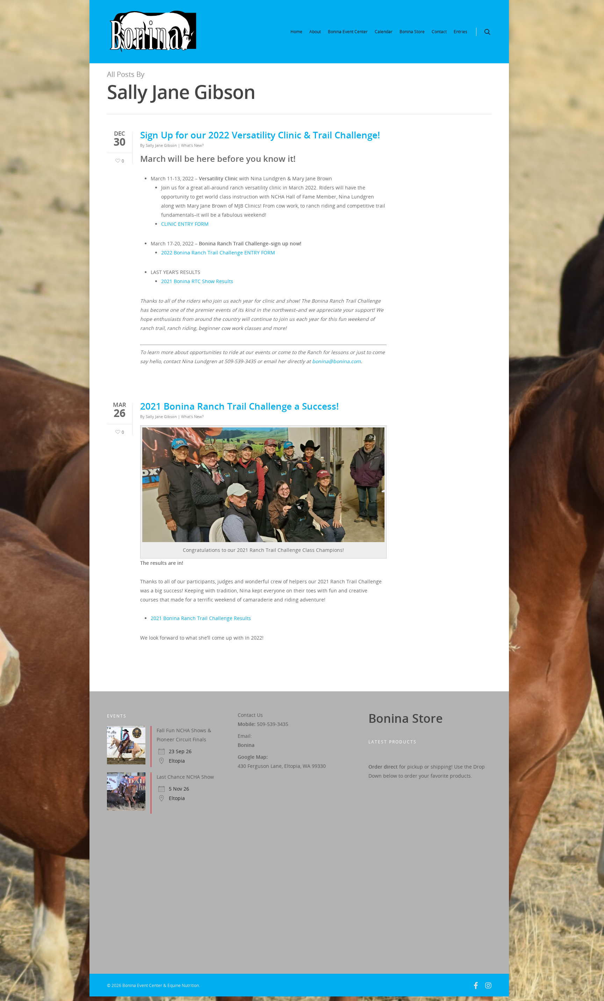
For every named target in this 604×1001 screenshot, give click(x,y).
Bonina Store (412, 32)
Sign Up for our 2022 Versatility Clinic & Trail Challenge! (260, 135)
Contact (439, 32)
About (315, 32)
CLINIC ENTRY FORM (185, 224)
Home (296, 32)
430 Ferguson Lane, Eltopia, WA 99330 (282, 766)
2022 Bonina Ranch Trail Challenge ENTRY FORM (218, 252)
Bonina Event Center (348, 32)
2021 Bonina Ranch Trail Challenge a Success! (239, 406)
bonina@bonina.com (336, 361)
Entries (460, 32)
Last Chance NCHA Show (185, 776)
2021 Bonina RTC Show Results (197, 281)
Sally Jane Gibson (161, 145)
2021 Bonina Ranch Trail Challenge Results (201, 618)
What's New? (192, 145)
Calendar (384, 32)
